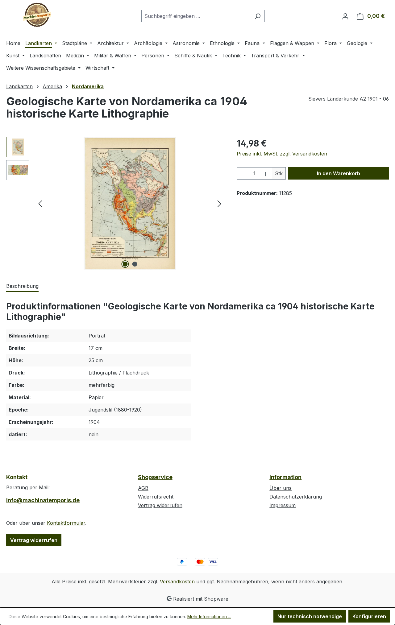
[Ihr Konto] (345, 16)
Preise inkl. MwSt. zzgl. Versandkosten (282, 154)
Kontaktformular (66, 523)
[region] (115, 203)
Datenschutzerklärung (295, 497)
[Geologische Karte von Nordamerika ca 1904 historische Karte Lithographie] (130, 203)
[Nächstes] (219, 203)
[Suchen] (257, 16)
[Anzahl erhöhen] (265, 173)
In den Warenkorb (338, 173)
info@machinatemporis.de (43, 500)
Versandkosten (177, 581)
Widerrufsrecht (155, 497)
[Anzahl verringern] (243, 173)
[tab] (22, 286)
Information (285, 477)
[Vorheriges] (40, 203)
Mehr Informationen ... (209, 616)
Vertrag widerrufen (33, 540)
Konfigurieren (369, 616)
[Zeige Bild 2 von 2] (134, 264)
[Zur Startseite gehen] (37, 14)
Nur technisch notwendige (309, 616)
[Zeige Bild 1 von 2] (125, 264)
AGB (143, 488)
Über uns (280, 488)
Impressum (282, 505)
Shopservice (155, 477)
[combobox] (196, 16)
